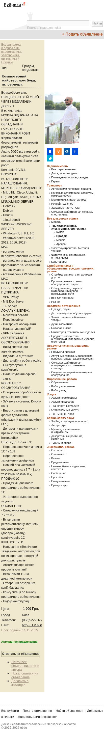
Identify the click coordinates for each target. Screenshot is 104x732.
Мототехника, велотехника (68, 199)
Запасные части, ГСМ (65, 207)
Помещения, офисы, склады (69, 177)
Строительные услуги (65, 410)
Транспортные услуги (65, 405)
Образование (59, 382)
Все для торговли (62, 297)
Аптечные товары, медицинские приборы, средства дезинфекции (72, 357)
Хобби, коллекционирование (69, 421)
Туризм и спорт (61, 443)
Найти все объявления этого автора (25, 665)
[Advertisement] (74, 65)
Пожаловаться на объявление (24, 675)
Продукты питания (63, 351)
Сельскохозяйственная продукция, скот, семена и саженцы (68, 365)
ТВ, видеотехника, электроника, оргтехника (68, 227)
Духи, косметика (61, 324)
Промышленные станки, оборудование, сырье (66, 283)
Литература (58, 425)
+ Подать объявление (82, 34)
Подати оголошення (37, 711)
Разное (55, 302)
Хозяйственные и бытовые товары (68, 318)
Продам (61, 236)
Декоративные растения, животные (67, 437)
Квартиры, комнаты (63, 169)
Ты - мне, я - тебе (62, 414)
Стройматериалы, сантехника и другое (71, 276)
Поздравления (60, 481)
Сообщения (58, 473)
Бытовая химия (61, 328)
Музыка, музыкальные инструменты (65, 430)
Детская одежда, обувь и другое (71, 313)
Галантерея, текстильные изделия (73, 332)
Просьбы (57, 477)
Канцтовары (59, 261)
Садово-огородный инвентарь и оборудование (71, 373)
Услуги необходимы (64, 397)
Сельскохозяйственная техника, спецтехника (72, 213)
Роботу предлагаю (63, 386)
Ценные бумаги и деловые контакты (68, 468)
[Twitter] (50, 158)
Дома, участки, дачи (64, 173)
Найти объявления (69, 711)
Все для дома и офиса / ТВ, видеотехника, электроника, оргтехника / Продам (11, 53)
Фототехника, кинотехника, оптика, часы (68, 256)
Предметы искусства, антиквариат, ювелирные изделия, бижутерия (73, 339)
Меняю (60, 240)
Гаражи (55, 181)
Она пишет (58, 454)
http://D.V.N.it (32, 625)
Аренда (61, 244)
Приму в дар (59, 485)
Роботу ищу (58, 390)
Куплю (60, 232)
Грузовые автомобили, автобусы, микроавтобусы (72, 194)
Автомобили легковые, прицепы (71, 188)
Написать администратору (37, 717)
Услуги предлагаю (62, 401)
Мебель (56, 222)
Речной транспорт (62, 203)
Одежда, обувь (60, 309)
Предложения (60, 462)
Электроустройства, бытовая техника (70, 249)
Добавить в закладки (20, 683)
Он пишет (57, 450)
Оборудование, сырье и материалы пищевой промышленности (66, 291)
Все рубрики (10, 711)
